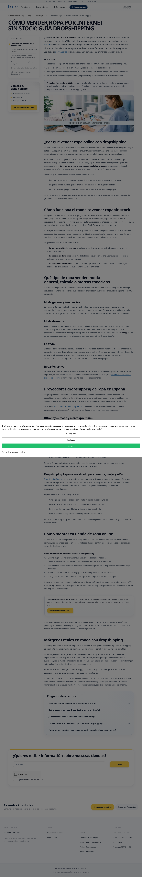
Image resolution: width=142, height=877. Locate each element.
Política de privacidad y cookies (13, 452)
